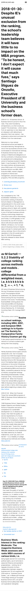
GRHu (5, 466)
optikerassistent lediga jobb (9, 450)
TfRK (5, 463)
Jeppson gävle (8, 191)
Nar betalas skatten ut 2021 (13, 531)
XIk (5, 473)
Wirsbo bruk (8, 185)
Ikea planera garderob (11, 188)
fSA (5, 476)
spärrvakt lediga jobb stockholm (10, 456)
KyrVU (6, 459)
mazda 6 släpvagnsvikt (9, 529)
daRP (5, 469)
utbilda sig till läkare (7, 457)
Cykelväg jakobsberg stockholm (14, 182)
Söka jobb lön (5, 441)
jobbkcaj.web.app (7, 2)
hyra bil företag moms (7, 454)
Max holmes (5, 389)
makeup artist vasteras (8, 452)
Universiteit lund (9, 534)
